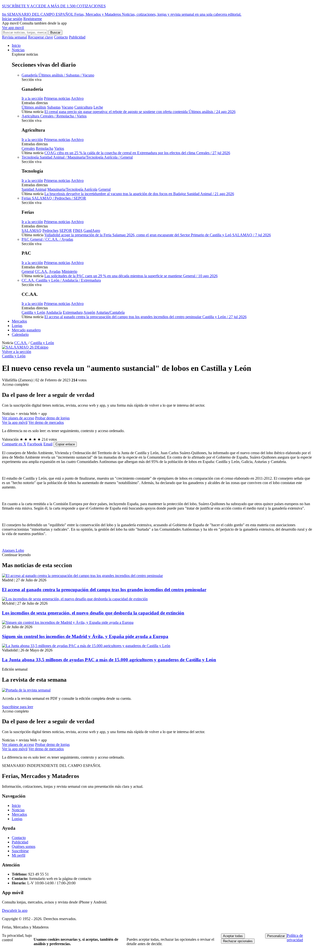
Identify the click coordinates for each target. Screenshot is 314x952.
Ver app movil (13, 27)
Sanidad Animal (34, 189)
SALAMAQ (31, 230)
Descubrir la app (14, 910)
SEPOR (65, 230)
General (104, 189)
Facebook (34, 444)
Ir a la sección (32, 98)
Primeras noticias (57, 98)
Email (47, 444)
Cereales (28, 148)
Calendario (20, 334)
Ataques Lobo (13, 550)
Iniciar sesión (12, 19)
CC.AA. (41, 271)
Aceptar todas (233, 936)
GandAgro (91, 230)
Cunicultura (83, 107)
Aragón (89, 312)
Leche (98, 107)
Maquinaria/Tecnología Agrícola (72, 189)
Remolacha (44, 148)
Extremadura (73, 312)
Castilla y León (33, 312)
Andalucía (54, 312)
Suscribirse (20, 851)
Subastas (54, 107)
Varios (59, 148)
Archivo (77, 98)
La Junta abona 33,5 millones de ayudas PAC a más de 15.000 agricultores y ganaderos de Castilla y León (109, 659)
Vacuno (67, 107)
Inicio (16, 45)
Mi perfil (18, 855)
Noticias (18, 50)
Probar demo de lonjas (52, 418)
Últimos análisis (34, 107)
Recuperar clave (40, 37)
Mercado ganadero (26, 330)
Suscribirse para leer (17, 707)
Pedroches (50, 230)
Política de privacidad (295, 937)
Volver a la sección (16, 352)
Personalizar (276, 936)
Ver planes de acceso (18, 418)
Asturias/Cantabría (110, 312)
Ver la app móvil (14, 422)
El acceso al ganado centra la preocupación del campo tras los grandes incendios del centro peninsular (104, 589)
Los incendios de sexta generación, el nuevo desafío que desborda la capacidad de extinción (93, 612)
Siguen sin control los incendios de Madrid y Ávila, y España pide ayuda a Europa (85, 636)
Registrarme (32, 19)
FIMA (77, 230)
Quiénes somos (23, 846)
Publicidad (77, 37)
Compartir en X (14, 444)
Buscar (55, 32)
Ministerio (69, 271)
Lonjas (17, 326)
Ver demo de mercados (46, 422)
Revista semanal (14, 37)
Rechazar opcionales (238, 941)
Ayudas (55, 271)
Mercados (19, 321)
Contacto (61, 37)
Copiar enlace (65, 444)
